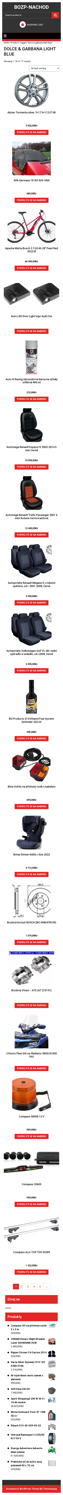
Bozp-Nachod (31, 7)
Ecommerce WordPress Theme (22, 1489)
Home (6, 43)
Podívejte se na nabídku (31, 132)
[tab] (5, 36)
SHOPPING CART (35, 24)
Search (55, 15)
